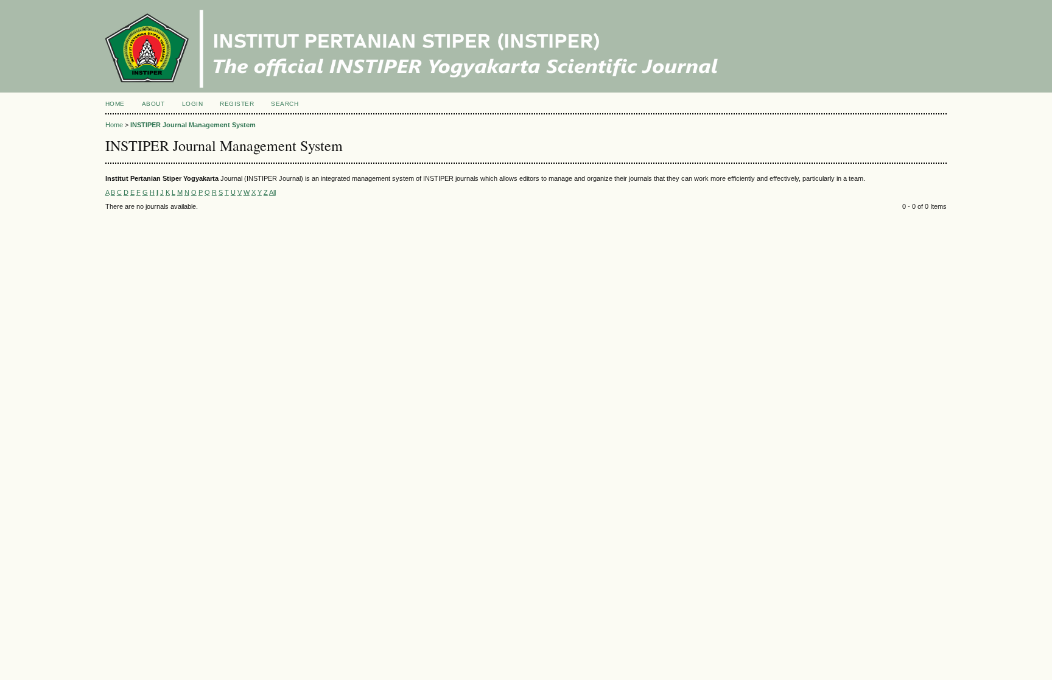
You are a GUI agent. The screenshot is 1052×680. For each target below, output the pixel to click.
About (153, 103)
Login (192, 103)
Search (284, 103)
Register (237, 103)
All (272, 192)
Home (115, 103)
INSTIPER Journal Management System (193, 124)
